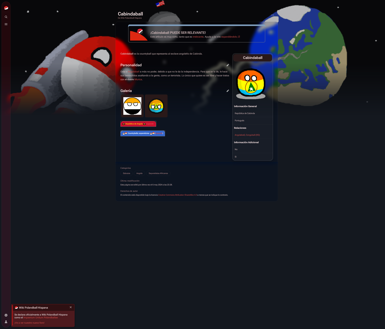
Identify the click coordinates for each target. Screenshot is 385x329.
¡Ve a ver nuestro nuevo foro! (29, 322)
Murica (138, 79)
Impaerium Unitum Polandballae (40, 317)
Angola (139, 173)
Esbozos (126, 173)
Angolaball (240, 135)
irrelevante (198, 36)
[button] (150, 123)
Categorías (125, 168)
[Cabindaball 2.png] (253, 82)
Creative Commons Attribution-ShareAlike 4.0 (177, 195)
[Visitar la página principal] (6, 8)
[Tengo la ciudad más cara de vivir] (123, 123)
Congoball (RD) (253, 135)
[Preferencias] (6, 315)
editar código (228, 65)
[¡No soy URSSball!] (144, 123)
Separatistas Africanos (158, 173)
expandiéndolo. (229, 36)
